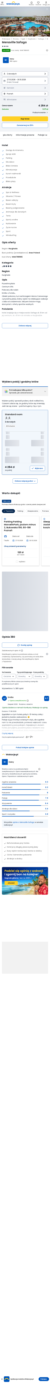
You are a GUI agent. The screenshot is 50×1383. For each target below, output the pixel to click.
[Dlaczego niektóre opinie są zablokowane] (22, 651)
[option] (8, 511)
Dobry (12, 59)
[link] (13, 3)
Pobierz (44, 1379)
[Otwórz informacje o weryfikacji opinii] (47, 654)
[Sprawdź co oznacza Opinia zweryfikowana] (28, 701)
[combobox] (7, 676)
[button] (25, 80)
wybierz (22, 561)
